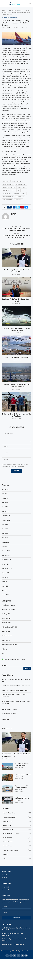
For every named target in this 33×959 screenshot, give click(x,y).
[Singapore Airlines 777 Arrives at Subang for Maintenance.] (7, 788)
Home (3, 10)
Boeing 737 (6, 190)
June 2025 (5, 529)
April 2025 (5, 538)
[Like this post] (9, 207)
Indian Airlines (7, 193)
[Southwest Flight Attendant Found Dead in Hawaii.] (16, 286)
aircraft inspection (17, 181)
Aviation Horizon (17, 842)
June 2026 (5, 498)
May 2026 (5, 502)
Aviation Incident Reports (15, 10)
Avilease (17, 854)
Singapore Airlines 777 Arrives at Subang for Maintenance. (21, 787)
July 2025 (5, 524)
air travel (6, 181)
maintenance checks (19, 193)
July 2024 (5, 577)
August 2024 (5, 573)
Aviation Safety (22, 187)
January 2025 (6, 551)
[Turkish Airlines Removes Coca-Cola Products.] (7, 766)
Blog (17, 858)
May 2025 (5, 533)
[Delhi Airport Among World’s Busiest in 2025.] (7, 777)
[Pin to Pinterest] (22, 207)
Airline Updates (17, 825)
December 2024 (6, 555)
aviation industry (21, 184)
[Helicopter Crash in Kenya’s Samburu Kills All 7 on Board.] (16, 401)
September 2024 (7, 568)
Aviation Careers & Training (17, 833)
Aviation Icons (17, 846)
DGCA (13, 190)
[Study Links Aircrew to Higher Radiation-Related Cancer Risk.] (7, 800)
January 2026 (6, 520)
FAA (18, 190)
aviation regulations (9, 187)
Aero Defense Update (17, 813)
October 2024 (6, 564)
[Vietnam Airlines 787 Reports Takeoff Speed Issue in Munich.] (16, 372)
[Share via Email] (26, 207)
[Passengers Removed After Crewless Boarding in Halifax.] (16, 316)
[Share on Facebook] (14, 207)
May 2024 (5, 586)
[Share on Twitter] (18, 207)
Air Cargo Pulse (17, 821)
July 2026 (5, 494)
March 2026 (5, 511)
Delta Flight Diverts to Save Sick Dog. (13, 944)
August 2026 (5, 489)
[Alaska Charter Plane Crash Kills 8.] (16, 345)
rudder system (20, 196)
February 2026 (6, 516)
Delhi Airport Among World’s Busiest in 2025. (15, 690)
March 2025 (5, 542)
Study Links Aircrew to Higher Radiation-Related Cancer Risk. (22, 798)
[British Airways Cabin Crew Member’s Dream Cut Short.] (16, 257)
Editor (9, 27)
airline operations (8, 184)
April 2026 (5, 507)
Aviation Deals (17, 838)
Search (4, 665)
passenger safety (8, 196)
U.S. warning (18, 199)
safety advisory (7, 199)
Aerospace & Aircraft (17, 817)
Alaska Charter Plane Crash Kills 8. (16, 357)
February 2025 (6, 546)
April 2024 (5, 590)
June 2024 (5, 582)
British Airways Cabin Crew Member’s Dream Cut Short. (16, 755)
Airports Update (17, 829)
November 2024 (6, 560)
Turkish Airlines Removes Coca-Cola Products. (16, 686)
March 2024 (5, 595)
